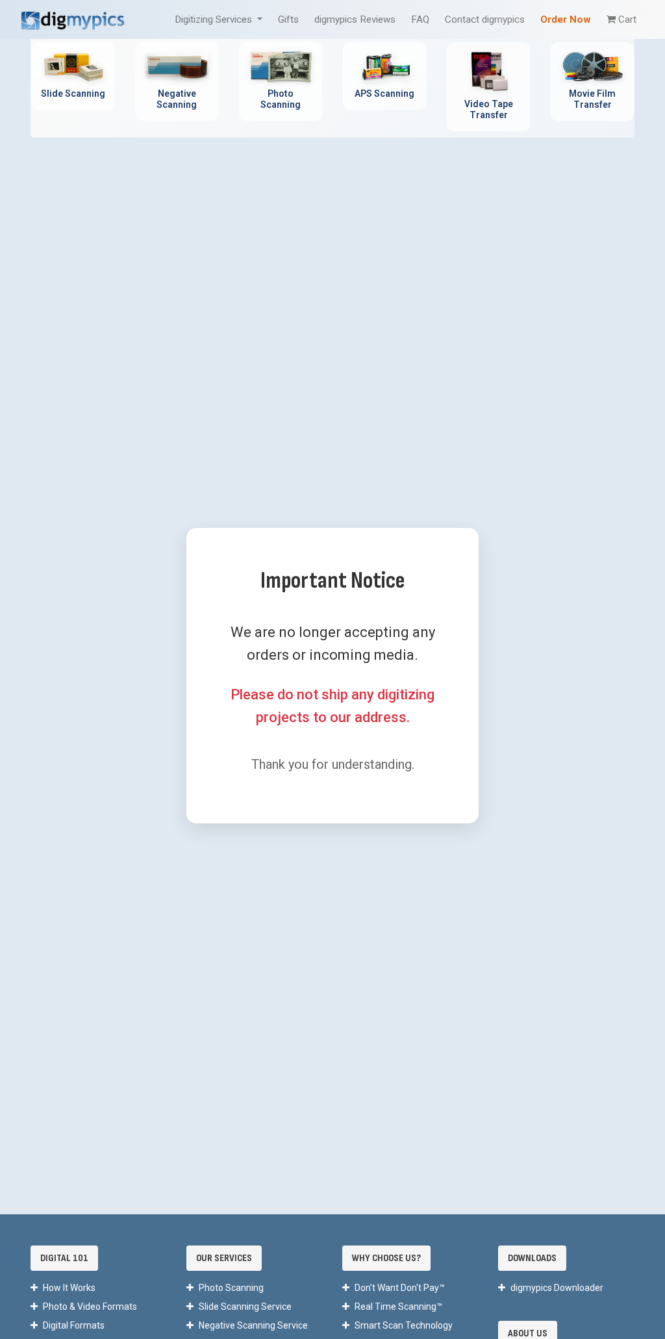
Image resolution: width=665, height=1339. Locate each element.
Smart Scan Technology (404, 1325)
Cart (627, 19)
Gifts (288, 19)
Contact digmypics (485, 19)
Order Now (565, 19)
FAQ (420, 19)
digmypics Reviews (354, 19)
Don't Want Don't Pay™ (400, 1288)
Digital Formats (74, 1325)
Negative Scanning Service (253, 1325)
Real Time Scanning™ (398, 1306)
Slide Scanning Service (245, 1306)
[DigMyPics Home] (73, 19)
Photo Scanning (231, 1288)
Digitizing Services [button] (215, 19)
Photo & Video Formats (90, 1306)
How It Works (69, 1288)
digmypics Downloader (556, 1288)
